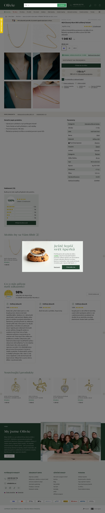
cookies (56, 256)
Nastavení (57, 267)
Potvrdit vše (71, 267)
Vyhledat (61, 5)
